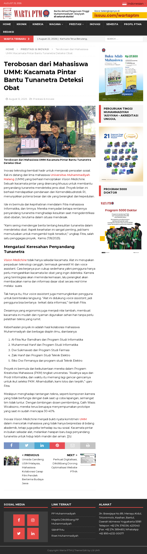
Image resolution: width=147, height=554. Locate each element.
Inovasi (95, 24)
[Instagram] (33, 520)
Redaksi (8, 31)
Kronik (22, 24)
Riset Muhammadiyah (64, 535)
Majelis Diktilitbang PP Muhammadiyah (65, 521)
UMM (83, 419)
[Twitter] (19, 533)
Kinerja (38, 24)
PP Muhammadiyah (63, 513)
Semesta (112, 24)
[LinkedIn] (33, 533)
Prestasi (75, 24)
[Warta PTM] (73, 18)
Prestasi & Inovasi (43, 98)
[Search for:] (124, 38)
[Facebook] (19, 520)
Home (7, 24)
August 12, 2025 (18, 98)
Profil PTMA (132, 24)
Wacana (55, 24)
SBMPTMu (57, 529)
